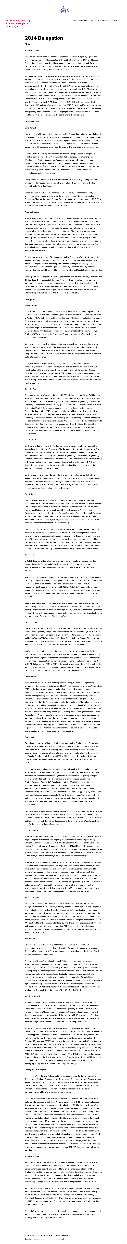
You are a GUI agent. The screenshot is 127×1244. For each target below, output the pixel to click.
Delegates (115, 20)
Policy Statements (91, 20)
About (80, 20)
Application (104, 20)
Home (74, 20)
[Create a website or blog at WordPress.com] (63, 1239)
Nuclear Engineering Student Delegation (18, 22)
